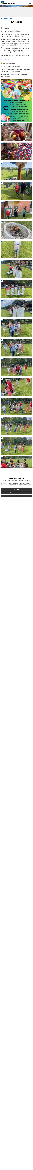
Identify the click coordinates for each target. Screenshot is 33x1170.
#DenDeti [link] (4, 74)
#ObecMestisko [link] (12, 74)
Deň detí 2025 (8, 18)
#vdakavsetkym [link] (5, 76)
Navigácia (4, 3)
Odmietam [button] (16, 496)
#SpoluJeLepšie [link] (22, 74)
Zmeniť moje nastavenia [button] (16, 492)
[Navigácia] (30, 2)
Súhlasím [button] (16, 489)
